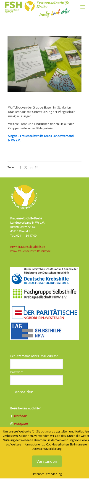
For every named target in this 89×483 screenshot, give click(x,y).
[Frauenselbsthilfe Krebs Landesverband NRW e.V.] (37, 5)
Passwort (16, 372)
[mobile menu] (83, 7)
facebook (20, 416)
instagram (21, 424)
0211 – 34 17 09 (26, 235)
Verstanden (47, 461)
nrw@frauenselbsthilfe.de (27, 247)
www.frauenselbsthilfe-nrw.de (30, 251)
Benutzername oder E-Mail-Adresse (34, 356)
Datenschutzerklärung (47, 474)
